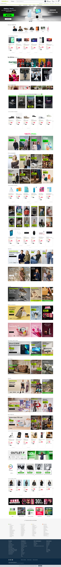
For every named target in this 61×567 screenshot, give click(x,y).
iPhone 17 (45, 528)
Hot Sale (22, 551)
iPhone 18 (11, 536)
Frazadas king (22, 528)
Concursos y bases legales (11, 548)
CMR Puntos (35, 542)
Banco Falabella (48, 549)
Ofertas (34, 5)
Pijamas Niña (11, 527)
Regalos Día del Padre (46, 534)
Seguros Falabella (48, 550)
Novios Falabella (35, 543)
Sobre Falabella (48, 542)
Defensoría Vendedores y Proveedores (12, 550)
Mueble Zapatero (34, 525)
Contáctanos (9, 542)
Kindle (44, 531)
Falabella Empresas (39, 5)
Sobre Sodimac (48, 543)
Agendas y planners (46, 530)
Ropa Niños (11, 528)
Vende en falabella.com (23, 542)
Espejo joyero (45, 525)
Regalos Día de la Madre (46, 533)
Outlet (30, 5)
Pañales (33, 530)
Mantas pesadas (23, 525)
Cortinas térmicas (23, 530)
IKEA (47, 548)
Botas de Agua (22, 533)
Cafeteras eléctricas (46, 527)
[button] (31, 1)
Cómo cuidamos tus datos (11, 551)
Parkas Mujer (22, 531)
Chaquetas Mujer (12, 525)
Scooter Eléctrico (12, 531)
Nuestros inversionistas (23, 543)
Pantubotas (22, 534)
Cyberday (22, 548)
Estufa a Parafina (34, 533)
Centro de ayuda (10, 543)
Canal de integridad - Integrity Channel (12, 549)
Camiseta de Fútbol (12, 533)
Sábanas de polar (23, 527)
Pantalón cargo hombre (12, 530)
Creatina (33, 534)
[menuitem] (51, 3)
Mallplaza (47, 551)
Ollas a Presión (34, 528)
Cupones (20, 5)
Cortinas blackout (34, 527)
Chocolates (11, 534)
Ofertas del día (25, 5)
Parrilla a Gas (33, 531)
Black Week (22, 550)
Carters (22, 556)
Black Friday (22, 549)
